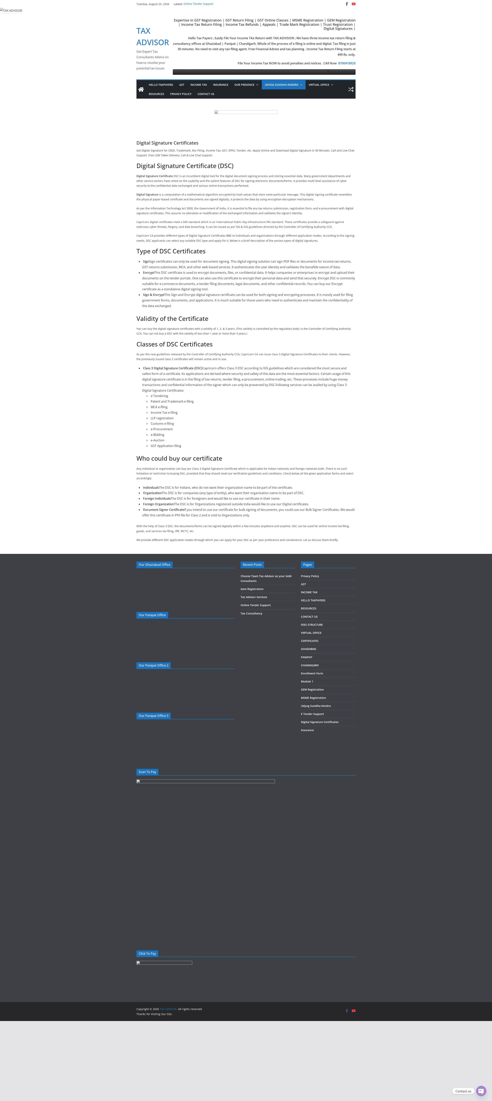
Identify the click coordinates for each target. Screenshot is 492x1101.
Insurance (220, 85)
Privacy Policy (180, 94)
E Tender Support (312, 714)
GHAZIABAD (308, 649)
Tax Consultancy (251, 613)
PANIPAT (306, 657)
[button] (256, 84)
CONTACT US (206, 94)
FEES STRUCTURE (312, 625)
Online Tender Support (198, 4)
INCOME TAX (198, 85)
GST (181, 85)
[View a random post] (351, 89)
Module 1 (307, 681)
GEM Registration (312, 689)
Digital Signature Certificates (320, 722)
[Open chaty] (481, 1091)
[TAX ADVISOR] (141, 89)
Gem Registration (252, 589)
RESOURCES (156, 94)
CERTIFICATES (309, 641)
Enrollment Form (312, 673)
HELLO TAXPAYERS (161, 85)
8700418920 (347, 63)
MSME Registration (313, 698)
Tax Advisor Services (254, 597)
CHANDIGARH (310, 665)
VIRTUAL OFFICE (319, 85)
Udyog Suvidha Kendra (281, 85)
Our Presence (244, 85)
